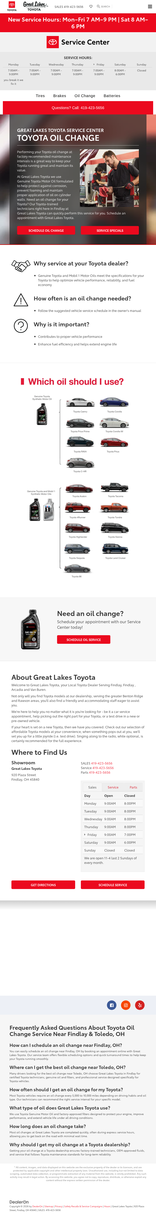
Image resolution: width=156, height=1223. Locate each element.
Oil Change (85, 96)
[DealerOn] (19, 1201)
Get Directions (43, 885)
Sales (92, 787)
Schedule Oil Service (84, 639)
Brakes (59, 96)
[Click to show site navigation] (150, 6)
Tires (40, 96)
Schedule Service (113, 885)
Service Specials (110, 230)
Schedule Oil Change (46, 230)
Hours (107, 1206)
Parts (133, 787)
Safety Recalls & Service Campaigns (83, 1206)
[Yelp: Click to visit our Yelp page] (140, 1005)
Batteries (112, 96)
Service (113, 787)
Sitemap (48, 1206)
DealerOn (37, 1206)
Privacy (58, 1206)
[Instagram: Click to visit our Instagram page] (126, 1005)
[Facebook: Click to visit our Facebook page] (111, 1005)
